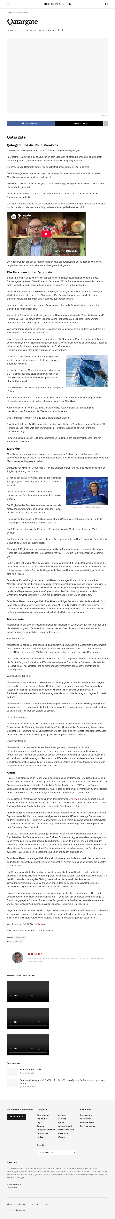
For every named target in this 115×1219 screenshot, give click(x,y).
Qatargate (18, 941)
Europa (40, 1126)
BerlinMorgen (41, 924)
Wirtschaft (63, 1133)
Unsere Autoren (14, 1184)
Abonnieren (16, 1117)
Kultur (40, 1137)
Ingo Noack (14, 30)
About (9, 1204)
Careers (34, 1204)
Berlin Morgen (19, 1210)
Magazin (62, 1115)
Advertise (21, 1204)
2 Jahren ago (27, 1073)
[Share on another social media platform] (106, 123)
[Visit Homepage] (57, 4)
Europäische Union (46, 1130)
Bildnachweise (87, 1122)
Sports (61, 1122)
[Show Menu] (8, 4)
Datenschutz (86, 1115)
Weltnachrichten (21, 13)
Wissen (61, 1137)
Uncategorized (65, 1126)
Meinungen (12, 1187)
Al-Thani (75, 799)
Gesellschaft (43, 1133)
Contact (46, 1204)
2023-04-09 (30, 30)
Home (9, 13)
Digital (40, 1122)
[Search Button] (106, 4)
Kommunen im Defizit (31, 1069)
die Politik (42, 1119)
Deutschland (43, 1115)
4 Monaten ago (28, 1087)
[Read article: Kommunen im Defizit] (12, 1072)
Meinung (62, 1119)
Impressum (85, 1119)
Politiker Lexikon (88, 1126)
